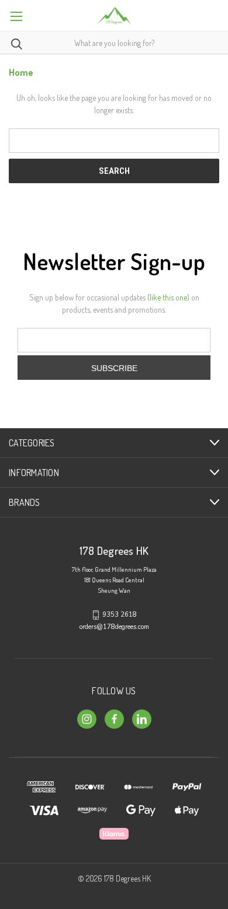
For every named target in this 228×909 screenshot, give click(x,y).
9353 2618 (119, 614)
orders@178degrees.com (114, 627)
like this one (168, 297)
